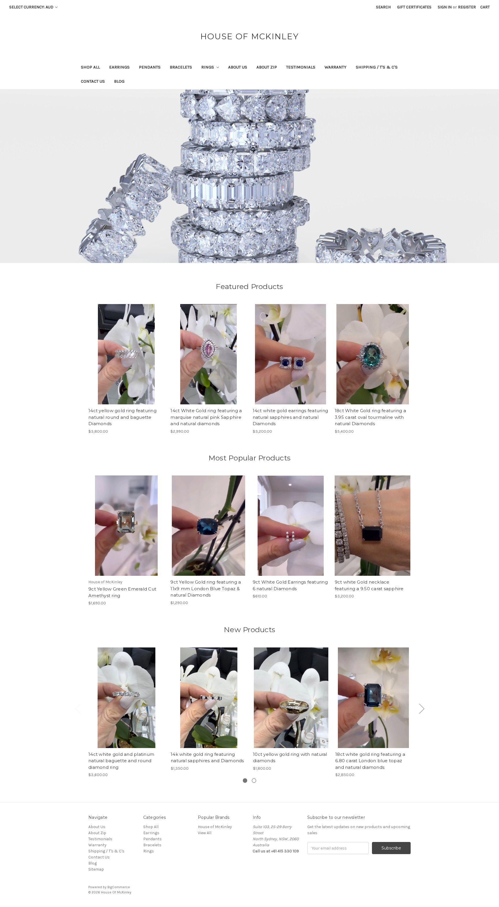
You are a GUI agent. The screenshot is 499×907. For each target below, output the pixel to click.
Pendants (150, 67)
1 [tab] (245, 780)
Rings (208, 67)
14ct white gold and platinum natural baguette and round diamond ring (121, 760)
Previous (77, 708)
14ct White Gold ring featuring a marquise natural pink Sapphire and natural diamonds (206, 417)
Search (383, 7)
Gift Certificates (414, 7)
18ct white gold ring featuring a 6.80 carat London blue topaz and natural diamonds (370, 760)
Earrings (119, 67)
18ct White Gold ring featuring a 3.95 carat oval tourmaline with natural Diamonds (370, 417)
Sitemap (96, 869)
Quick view (126, 692)
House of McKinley (215, 826)
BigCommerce (118, 887)
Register (467, 7)
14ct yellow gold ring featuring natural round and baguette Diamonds (122, 417)
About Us (237, 67)
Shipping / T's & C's (377, 67)
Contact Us (93, 81)
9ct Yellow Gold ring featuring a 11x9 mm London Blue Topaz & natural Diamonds (205, 588)
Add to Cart (126, 359)
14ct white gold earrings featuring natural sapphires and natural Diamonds (290, 417)
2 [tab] (254, 780)
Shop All (90, 67)
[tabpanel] (126, 712)
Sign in (445, 7)
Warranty (336, 67)
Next (421, 708)
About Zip (266, 67)
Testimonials (300, 67)
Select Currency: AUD (31, 7)
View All (204, 832)
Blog (119, 81)
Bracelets (181, 67)
